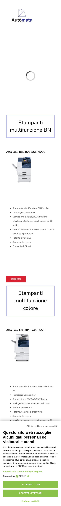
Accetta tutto (30, 484)
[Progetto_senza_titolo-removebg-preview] (22, 5)
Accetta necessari (30, 493)
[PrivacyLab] (22, 476)
